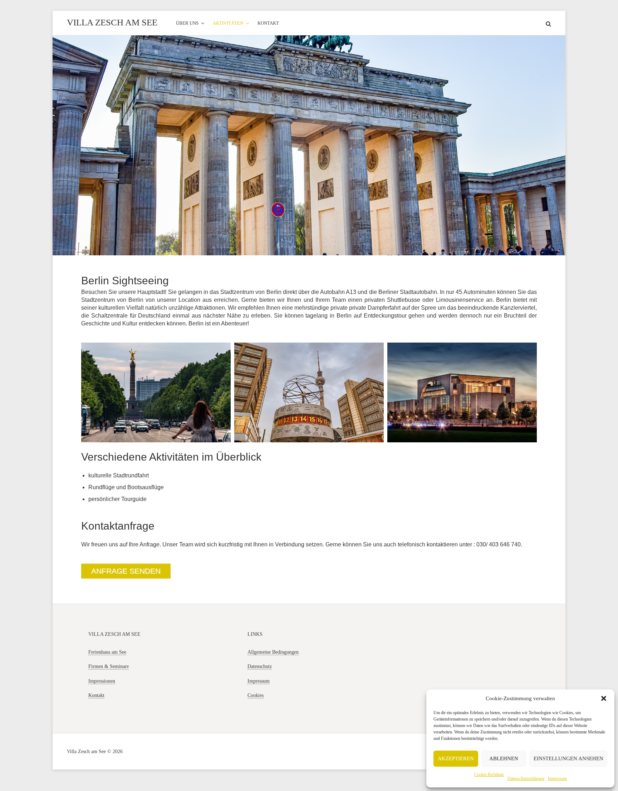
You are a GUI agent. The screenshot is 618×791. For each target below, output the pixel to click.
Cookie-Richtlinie (489, 774)
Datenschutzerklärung (525, 778)
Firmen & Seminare (108, 666)
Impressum (557, 778)
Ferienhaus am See (107, 652)
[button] (603, 698)
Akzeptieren (456, 758)
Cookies (255, 695)
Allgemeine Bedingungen (273, 652)
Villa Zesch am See (112, 22)
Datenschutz (259, 666)
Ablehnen (503, 758)
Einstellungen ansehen (568, 758)
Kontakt (96, 695)
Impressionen (101, 681)
